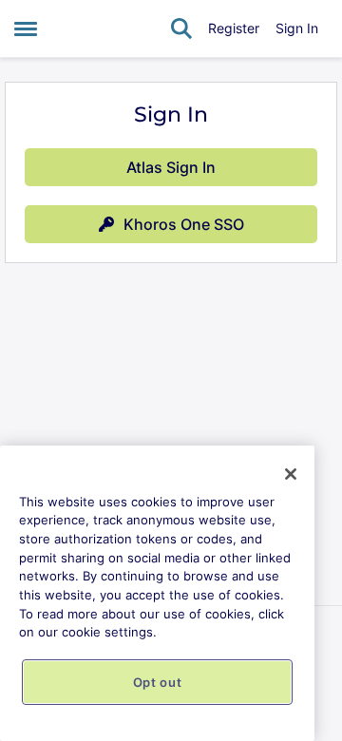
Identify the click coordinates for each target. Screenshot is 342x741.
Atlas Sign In (171, 167)
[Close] (291, 474)
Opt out (157, 682)
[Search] (181, 28)
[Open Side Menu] (26, 28)
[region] (157, 593)
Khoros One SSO (184, 224)
